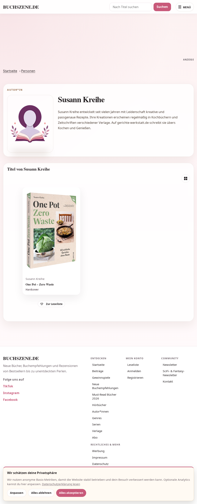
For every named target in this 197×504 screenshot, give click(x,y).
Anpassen (16, 493)
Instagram (11, 393)
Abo (95, 437)
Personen (28, 71)
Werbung (98, 451)
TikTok (8, 386)
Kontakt (168, 381)
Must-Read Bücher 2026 (104, 396)
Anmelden (134, 371)
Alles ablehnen (41, 493)
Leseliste (133, 365)
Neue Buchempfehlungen (105, 386)
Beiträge (97, 371)
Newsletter (170, 365)
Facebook (10, 400)
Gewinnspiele (101, 377)
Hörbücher (99, 405)
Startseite (10, 71)
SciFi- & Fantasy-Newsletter (173, 373)
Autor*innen (100, 411)
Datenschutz (100, 464)
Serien (96, 424)
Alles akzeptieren (71, 493)
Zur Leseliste (54, 304)
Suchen (162, 7)
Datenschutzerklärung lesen (61, 484)
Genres (97, 418)
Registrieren (135, 377)
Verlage (97, 431)
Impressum (99, 457)
